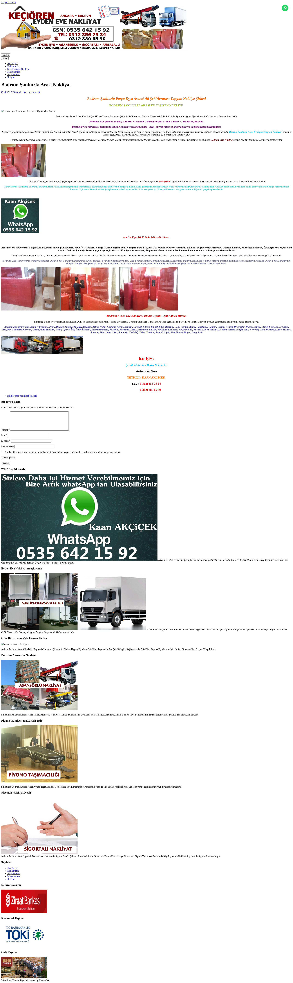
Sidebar (5, 55)
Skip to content (8, 2)
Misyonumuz (13, 71)
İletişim (10, 77)
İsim (4, 435)
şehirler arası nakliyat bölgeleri (22, 395)
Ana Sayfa (12, 63)
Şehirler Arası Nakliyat (18, 69)
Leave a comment (31, 92)
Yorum (5, 429)
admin (19, 92)
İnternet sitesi (7, 446)
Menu (4, 58)
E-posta (5, 440)
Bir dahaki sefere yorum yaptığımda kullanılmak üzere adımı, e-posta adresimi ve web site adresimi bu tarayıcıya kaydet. (63, 452)
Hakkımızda (13, 66)
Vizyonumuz (13, 74)
